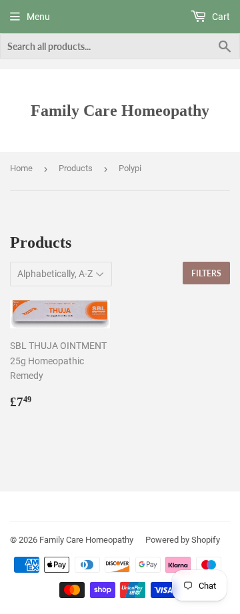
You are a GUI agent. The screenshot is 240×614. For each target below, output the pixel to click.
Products (76, 168)
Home (21, 168)
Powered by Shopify (182, 540)
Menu (38, 16)
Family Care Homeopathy (120, 110)
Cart (220, 16)
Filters (206, 273)
